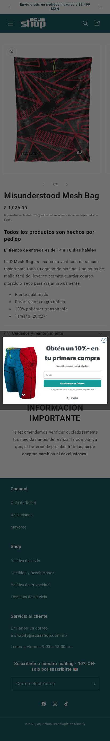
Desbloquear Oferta (72, 383)
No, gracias (72, 397)
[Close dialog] (103, 340)
